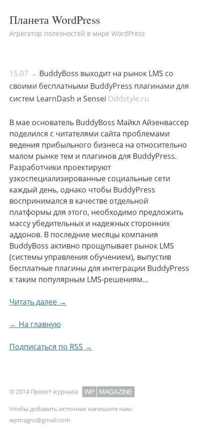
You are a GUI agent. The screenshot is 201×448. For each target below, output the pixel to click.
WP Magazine (108, 391)
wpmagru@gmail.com (39, 420)
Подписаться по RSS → (50, 346)
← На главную (35, 324)
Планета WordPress (54, 19)
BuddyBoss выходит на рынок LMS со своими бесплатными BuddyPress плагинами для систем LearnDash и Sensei (99, 86)
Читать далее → (37, 302)
